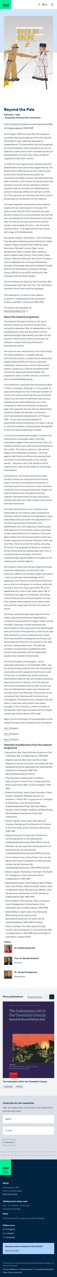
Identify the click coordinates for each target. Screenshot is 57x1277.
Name (8, 1119)
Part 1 (6, 728)
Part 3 (7, 739)
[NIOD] (5, 4)
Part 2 (7, 734)
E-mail (8, 1130)
